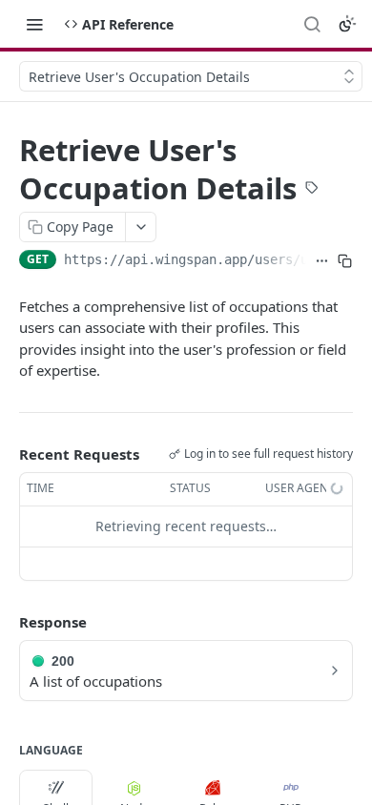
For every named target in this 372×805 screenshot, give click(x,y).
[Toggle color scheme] (347, 24)
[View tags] (311, 189)
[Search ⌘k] (312, 24)
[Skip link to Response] (5, 622)
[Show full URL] (322, 261)
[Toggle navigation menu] (34, 24)
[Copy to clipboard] (345, 261)
